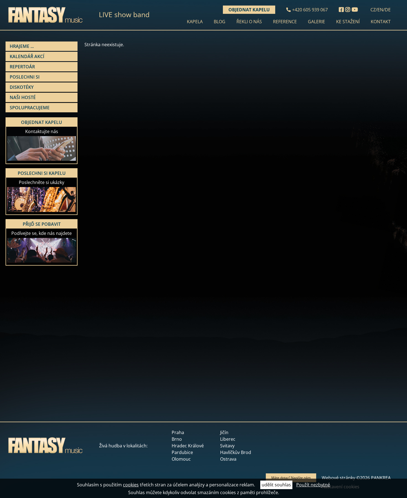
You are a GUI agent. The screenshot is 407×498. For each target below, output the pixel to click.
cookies (131, 485)
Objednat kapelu (249, 10)
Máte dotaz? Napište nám (291, 477)
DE (388, 10)
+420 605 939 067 (310, 10)
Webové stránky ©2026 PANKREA (356, 478)
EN (380, 10)
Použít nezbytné (313, 485)
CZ (373, 10)
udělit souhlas (276, 485)
